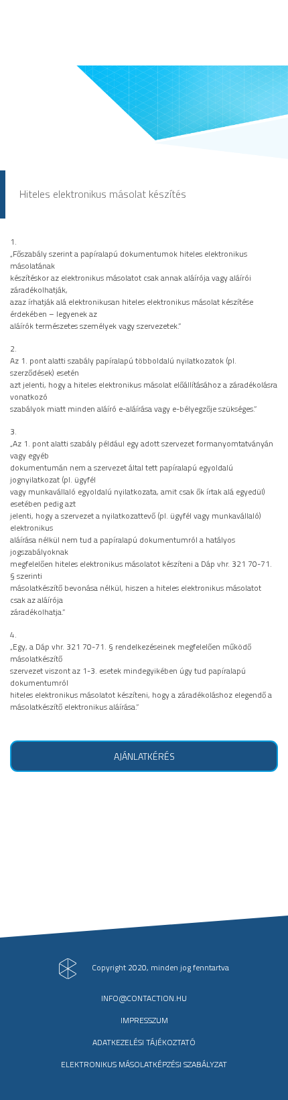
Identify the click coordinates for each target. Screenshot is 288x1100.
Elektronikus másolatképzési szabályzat (144, 1064)
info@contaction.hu (144, 998)
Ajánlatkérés (144, 756)
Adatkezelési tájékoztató (144, 1042)
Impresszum (144, 1020)
